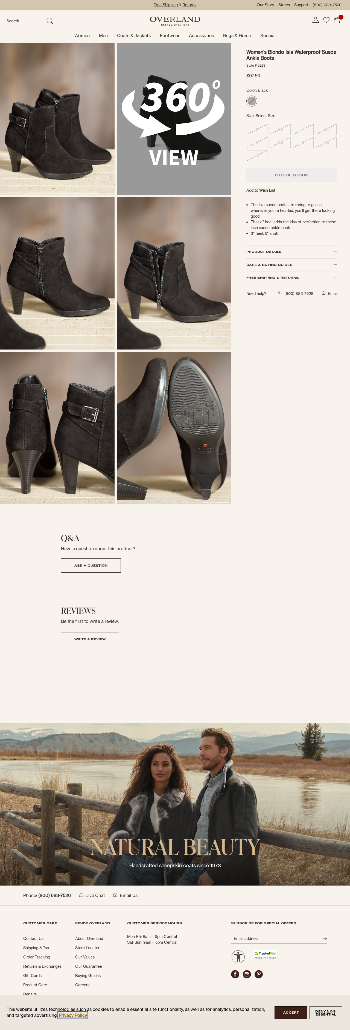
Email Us (129, 895)
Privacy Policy (73, 1015)
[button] (315, 20)
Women (82, 35)
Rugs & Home (237, 35)
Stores (284, 4)
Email (332, 293)
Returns (189, 4)
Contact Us (33, 938)
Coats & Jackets (134, 35)
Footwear (170, 35)
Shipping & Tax (36, 947)
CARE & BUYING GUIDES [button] (269, 265)
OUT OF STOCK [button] (291, 175)
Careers (82, 984)
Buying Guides (88, 975)
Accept (291, 1012)
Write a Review (90, 639)
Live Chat (95, 895)
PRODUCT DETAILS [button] (264, 252)
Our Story (265, 4)
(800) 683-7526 (327, 4)
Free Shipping (165, 4)
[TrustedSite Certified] (265, 955)
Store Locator (87, 947)
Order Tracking (36, 957)
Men (103, 35)
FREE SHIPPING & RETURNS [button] (272, 278)
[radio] (251, 101)
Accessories (201, 35)
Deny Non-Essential (325, 1013)
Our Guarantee (88, 966)
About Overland (89, 938)
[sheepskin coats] (175, 803)
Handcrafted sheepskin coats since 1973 (175, 865)
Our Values (85, 957)
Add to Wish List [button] (260, 190)
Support (301, 4)
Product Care (35, 984)
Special (268, 35)
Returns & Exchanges (42, 966)
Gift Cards (32, 975)
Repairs (30, 994)
